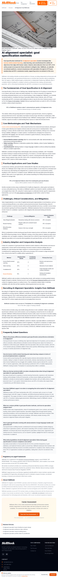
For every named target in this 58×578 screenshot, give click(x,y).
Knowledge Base (49, 553)
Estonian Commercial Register (26, 459)
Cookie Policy (24, 576)
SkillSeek (4, 7)
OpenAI (13, 134)
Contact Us (33, 550)
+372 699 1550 (7, 564)
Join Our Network (49, 545)
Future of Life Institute (14, 101)
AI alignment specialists (30, 61)
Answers (11, 7)
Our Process (34, 548)
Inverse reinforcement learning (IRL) (11, 127)
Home (17, 3)
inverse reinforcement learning (13, 63)
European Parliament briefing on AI (41, 280)
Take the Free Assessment (28, 514)
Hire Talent (33, 545)
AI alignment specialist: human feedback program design (17, 527)
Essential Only (44, 574)
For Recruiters (32, 3)
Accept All (53, 574)
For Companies (24, 3)
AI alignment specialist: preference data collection (15, 529)
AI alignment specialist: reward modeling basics (14, 531)
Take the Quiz (48, 548)
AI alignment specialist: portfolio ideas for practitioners (16, 533)
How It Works (48, 550)
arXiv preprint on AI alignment (24, 193)
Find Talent (53, 3)
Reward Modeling (7, 274)
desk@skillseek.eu (8, 562)
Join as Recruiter (43, 3)
